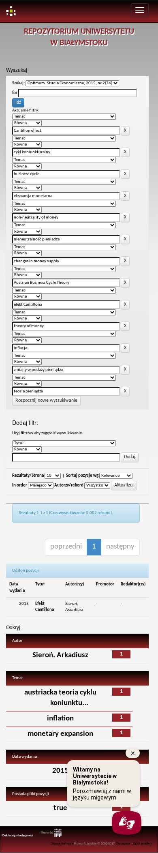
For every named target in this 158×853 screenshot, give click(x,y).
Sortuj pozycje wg (82, 476)
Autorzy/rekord (68, 485)
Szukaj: (18, 83)
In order (19, 485)
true (60, 808)
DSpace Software (62, 843)
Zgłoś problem (142, 843)
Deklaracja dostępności (17, 835)
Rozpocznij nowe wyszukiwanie (46, 400)
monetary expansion (60, 734)
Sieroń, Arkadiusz (60, 655)
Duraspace (123, 843)
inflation (60, 718)
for (14, 93)
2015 (60, 771)
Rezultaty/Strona (28, 476)
